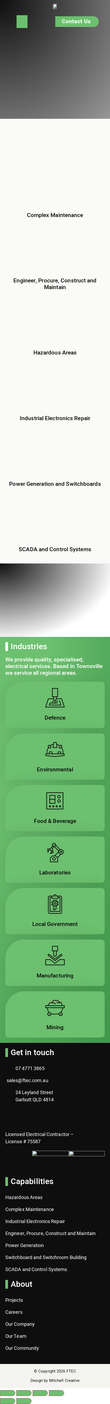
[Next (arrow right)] (24, 1401)
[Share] (40, 1393)
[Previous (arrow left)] (7, 1401)
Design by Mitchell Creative (55, 1380)
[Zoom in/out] (7, 1393)
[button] (22, 21)
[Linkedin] (27, 1116)
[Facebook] (12, 1116)
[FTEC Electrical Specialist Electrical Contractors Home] (55, 6)
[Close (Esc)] (56, 1393)
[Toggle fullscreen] (24, 1393)
